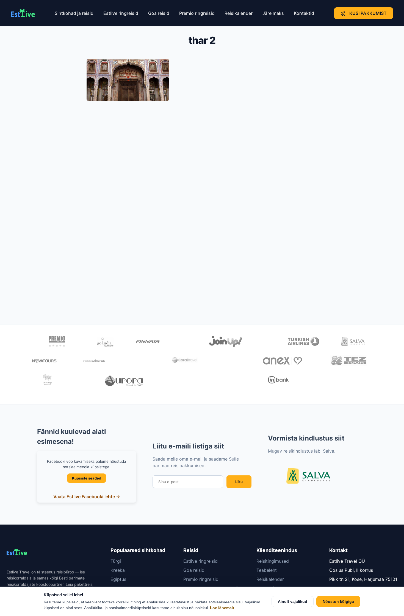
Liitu (239, 482)
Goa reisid (158, 13)
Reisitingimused (272, 561)
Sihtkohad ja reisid (74, 13)
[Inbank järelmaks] (278, 380)
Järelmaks (273, 13)
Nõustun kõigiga (338, 601)
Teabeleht (266, 570)
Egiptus (118, 579)
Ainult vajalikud (292, 601)
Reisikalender (239, 13)
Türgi (115, 561)
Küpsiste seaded (86, 478)
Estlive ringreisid (120, 13)
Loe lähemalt (222, 608)
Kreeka (117, 570)
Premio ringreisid (197, 13)
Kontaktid (304, 13)
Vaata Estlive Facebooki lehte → (86, 496)
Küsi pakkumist (368, 13)
